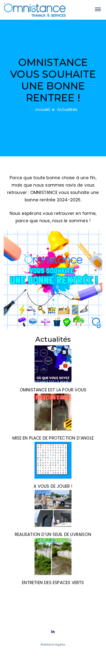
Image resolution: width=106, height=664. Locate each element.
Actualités (67, 109)
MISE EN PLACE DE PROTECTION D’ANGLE (53, 438)
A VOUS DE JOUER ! (53, 486)
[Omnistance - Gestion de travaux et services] (35, 10)
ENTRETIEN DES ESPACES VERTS (53, 583)
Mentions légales (53, 644)
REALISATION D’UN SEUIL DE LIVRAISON (53, 534)
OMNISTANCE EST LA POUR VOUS (53, 390)
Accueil (42, 109)
